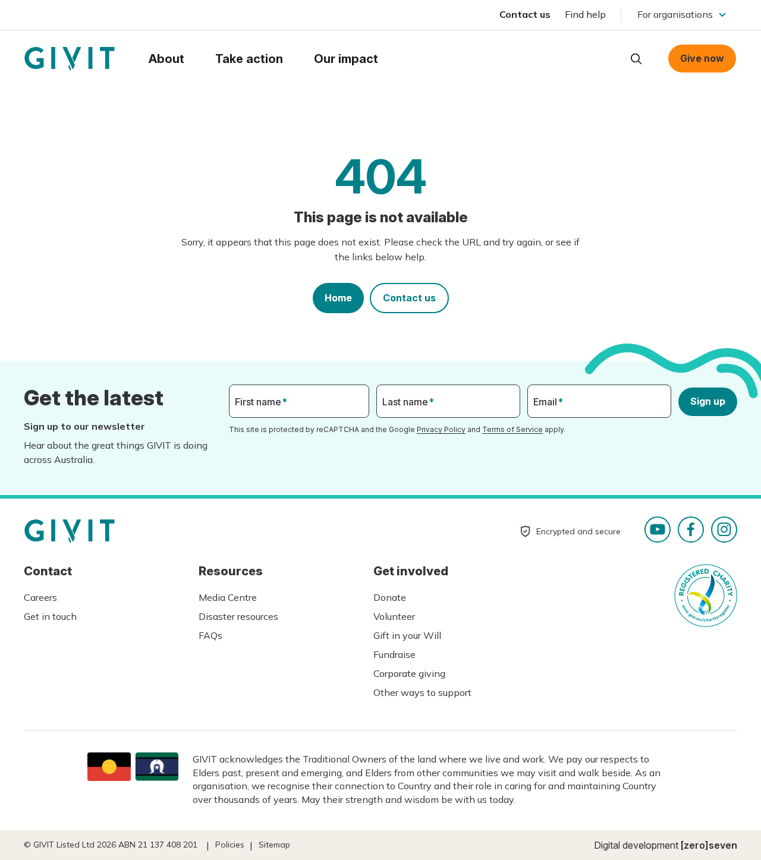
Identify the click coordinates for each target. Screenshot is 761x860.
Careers (40, 597)
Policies (229, 844)
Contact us (525, 14)
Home (338, 298)
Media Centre (228, 597)
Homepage (69, 59)
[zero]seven (709, 845)
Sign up (707, 401)
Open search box (636, 59)
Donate (389, 597)
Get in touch (50, 616)
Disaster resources (238, 616)
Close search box (606, 57)
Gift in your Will (407, 635)
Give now (702, 58)
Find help (585, 14)
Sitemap (274, 844)
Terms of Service (512, 429)
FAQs (210, 635)
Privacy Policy (441, 429)
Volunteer (394, 616)
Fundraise (394, 654)
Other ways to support (422, 692)
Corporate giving (409, 673)
